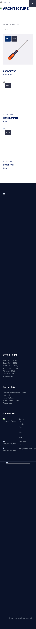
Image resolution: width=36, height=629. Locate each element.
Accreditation (8, 403)
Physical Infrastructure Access (14, 393)
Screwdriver (9, 71)
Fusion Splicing (8, 398)
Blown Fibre (7, 395)
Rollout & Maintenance (11, 401)
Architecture (8, 68)
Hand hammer (10, 118)
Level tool (8, 164)
